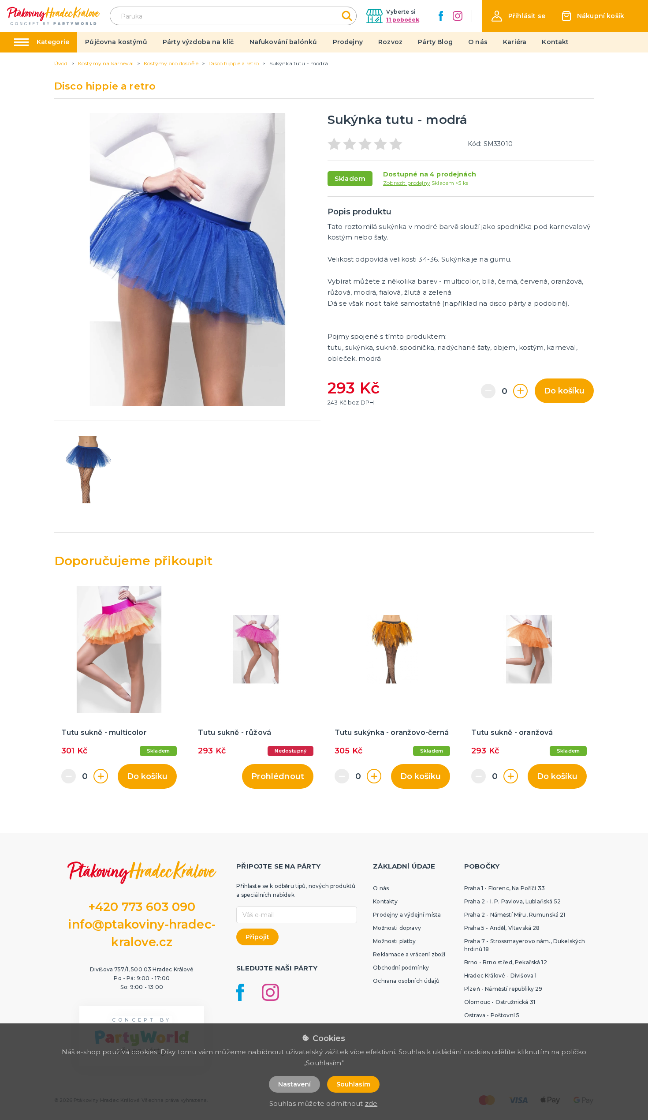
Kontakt (555, 42)
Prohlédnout (277, 776)
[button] (518, 16)
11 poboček (402, 19)
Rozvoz (390, 42)
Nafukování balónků (283, 42)
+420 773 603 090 (142, 906)
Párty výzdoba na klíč (198, 42)
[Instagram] (457, 15)
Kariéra (514, 42)
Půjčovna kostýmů (116, 42)
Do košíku (564, 391)
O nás (478, 42)
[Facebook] (441, 15)
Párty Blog (435, 42)
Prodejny (348, 42)
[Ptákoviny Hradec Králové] (53, 16)
